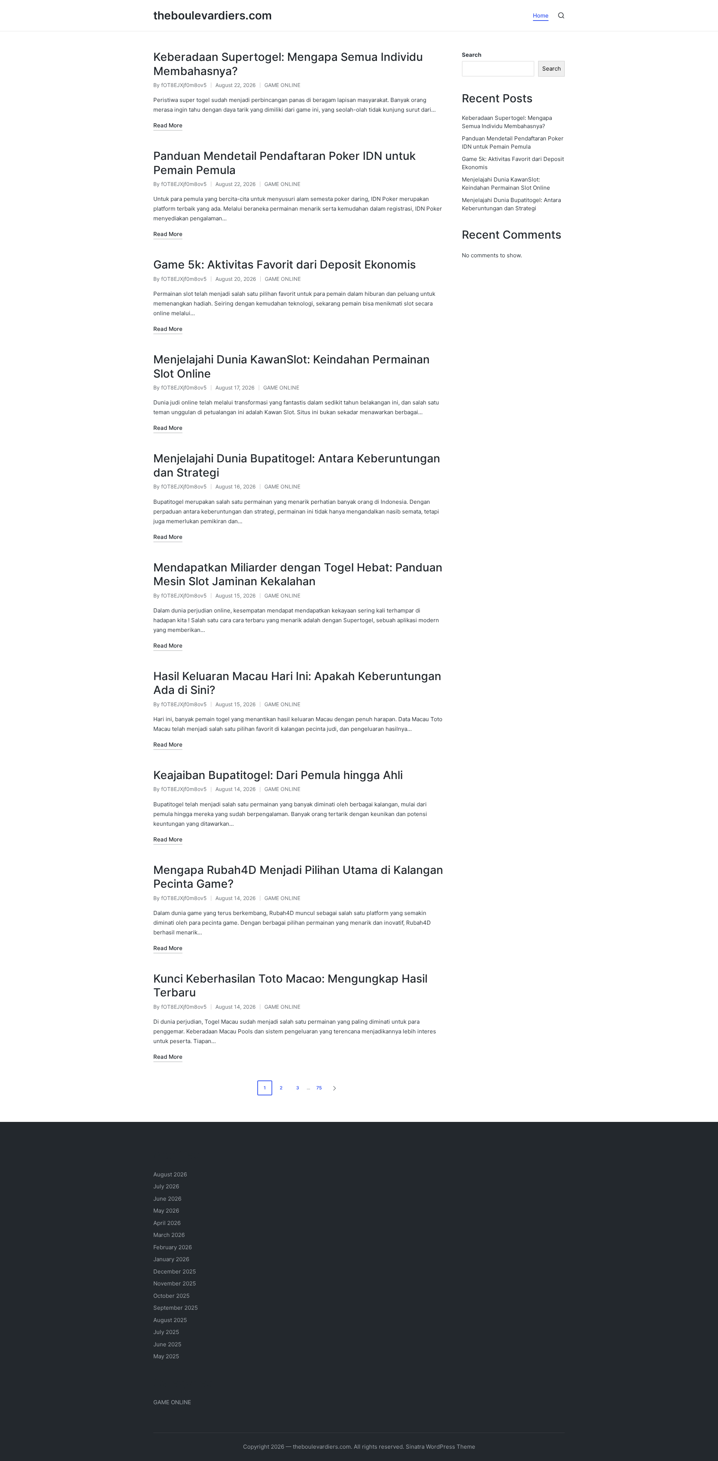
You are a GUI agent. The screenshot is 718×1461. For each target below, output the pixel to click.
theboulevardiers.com (212, 15)
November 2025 (174, 1283)
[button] (336, 1088)
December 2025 (174, 1271)
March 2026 (169, 1234)
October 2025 (171, 1295)
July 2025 (166, 1332)
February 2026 (172, 1247)
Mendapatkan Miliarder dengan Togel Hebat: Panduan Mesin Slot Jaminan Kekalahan (297, 574)
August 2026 (170, 1174)
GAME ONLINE (282, 85)
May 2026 (166, 1210)
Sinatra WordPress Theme (440, 1446)
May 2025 (166, 1356)
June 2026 (167, 1198)
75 (319, 1088)
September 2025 (175, 1307)
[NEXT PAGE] (334, 1087)
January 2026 (171, 1259)
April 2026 (167, 1222)
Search (471, 54)
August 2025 (170, 1320)
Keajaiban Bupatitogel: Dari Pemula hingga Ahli (278, 775)
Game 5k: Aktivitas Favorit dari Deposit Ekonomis (284, 264)
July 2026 (166, 1186)
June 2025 (167, 1344)
